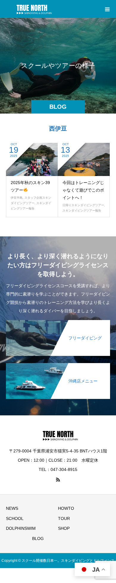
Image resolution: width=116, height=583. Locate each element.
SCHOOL (14, 518)
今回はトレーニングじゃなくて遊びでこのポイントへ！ (83, 190)
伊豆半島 (17, 197)
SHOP (64, 528)
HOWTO (66, 508)
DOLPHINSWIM (21, 528)
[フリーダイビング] (58, 322)
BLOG (38, 538)
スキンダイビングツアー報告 (81, 210)
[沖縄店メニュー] (58, 365)
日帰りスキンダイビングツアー (83, 205)
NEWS (12, 508)
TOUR (64, 518)
